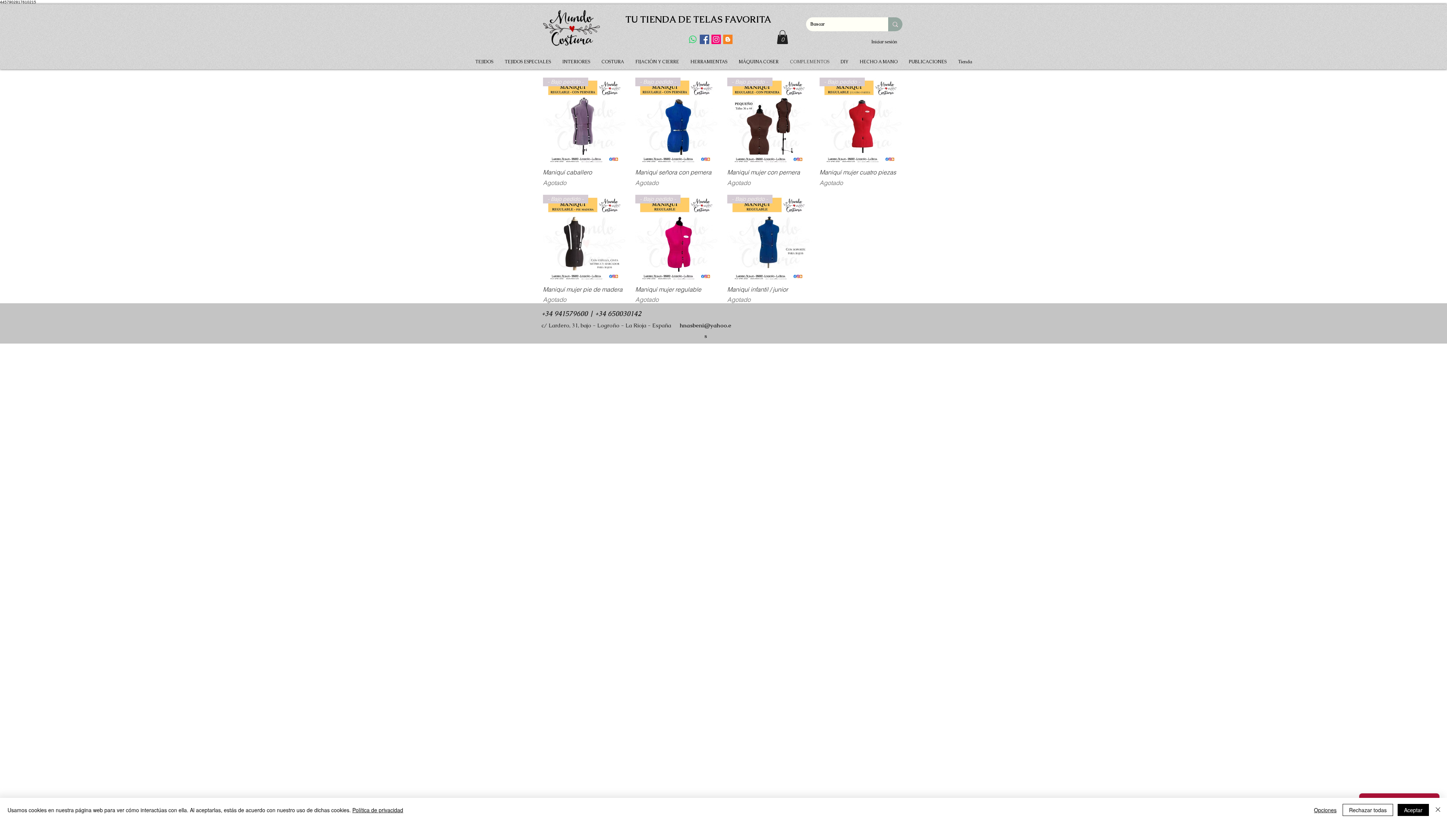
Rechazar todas (1368, 810)
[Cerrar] (1437, 810)
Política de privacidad (377, 810)
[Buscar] (895, 24)
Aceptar (1413, 810)
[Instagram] (716, 39)
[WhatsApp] (692, 39)
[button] (782, 37)
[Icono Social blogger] (728, 39)
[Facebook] (704, 39)
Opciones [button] (1325, 810)
